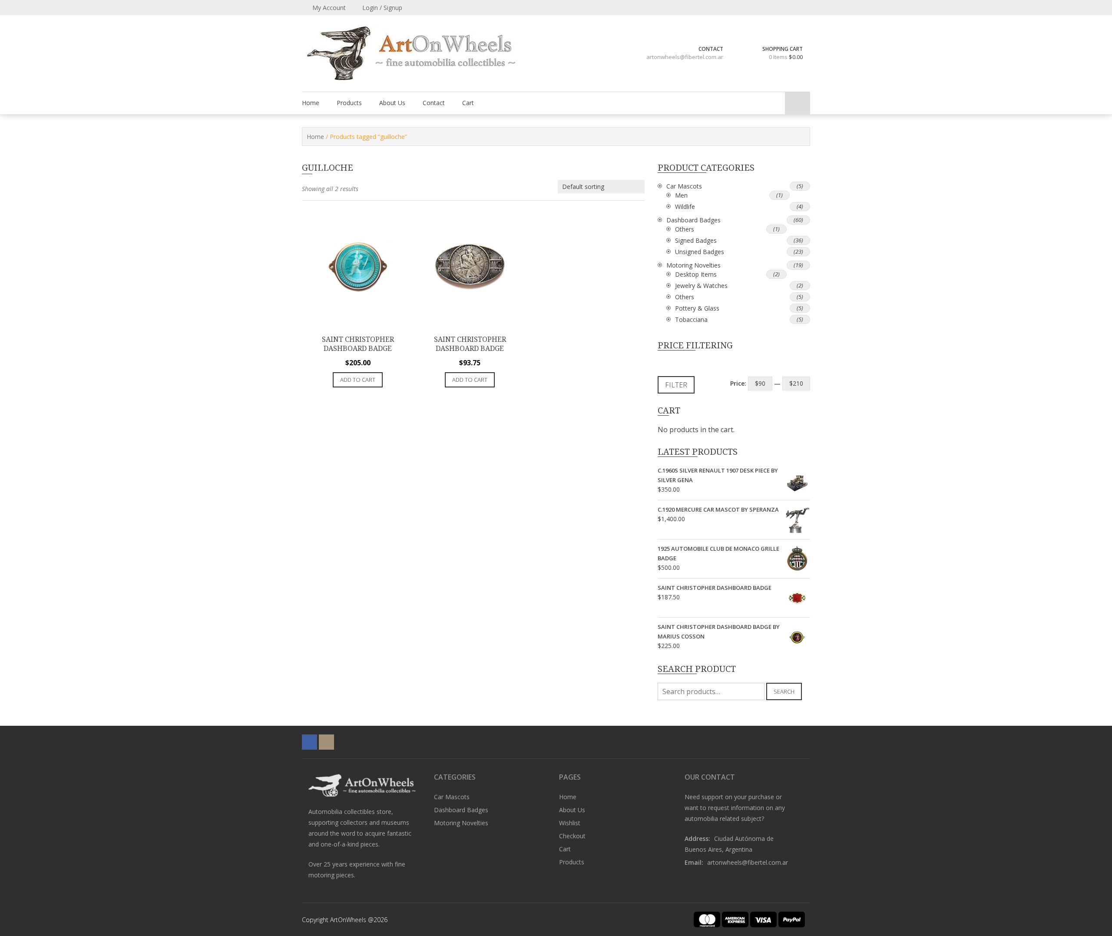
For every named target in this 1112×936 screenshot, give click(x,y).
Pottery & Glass (697, 308)
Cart (468, 103)
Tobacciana (691, 319)
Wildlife (685, 206)
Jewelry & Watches (701, 285)
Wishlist (569, 823)
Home (310, 103)
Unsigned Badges (699, 252)
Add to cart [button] (357, 380)
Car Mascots (684, 186)
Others (684, 229)
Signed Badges (696, 240)
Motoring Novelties (693, 265)
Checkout (572, 836)
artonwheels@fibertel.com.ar (684, 57)
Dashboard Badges (693, 220)
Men (681, 195)
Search (784, 691)
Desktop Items (696, 274)
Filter (676, 385)
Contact (434, 103)
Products (349, 103)
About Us (392, 103)
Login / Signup (381, 7)
